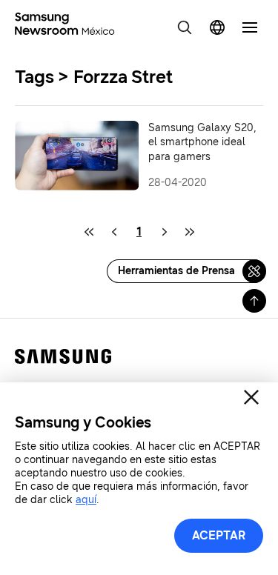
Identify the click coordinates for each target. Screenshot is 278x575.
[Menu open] (249, 27)
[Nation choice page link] (217, 27)
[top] (254, 301)
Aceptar (218, 535)
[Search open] (184, 27)
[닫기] (251, 397)
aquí (86, 499)
